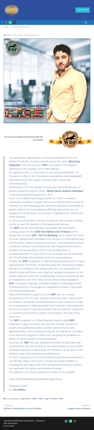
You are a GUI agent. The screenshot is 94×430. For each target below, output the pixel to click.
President (54, 398)
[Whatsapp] (70, 421)
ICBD (40, 398)
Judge (46, 398)
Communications (32, 35)
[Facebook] (6, 22)
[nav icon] (85, 22)
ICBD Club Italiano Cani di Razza (52, 231)
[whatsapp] (10, 22)
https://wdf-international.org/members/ (39, 353)
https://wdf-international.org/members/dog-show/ (35, 379)
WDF (61, 398)
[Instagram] (14, 22)
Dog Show (81, 10)
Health (34, 398)
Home (6, 27)
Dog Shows (26, 398)
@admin (8, 35)
